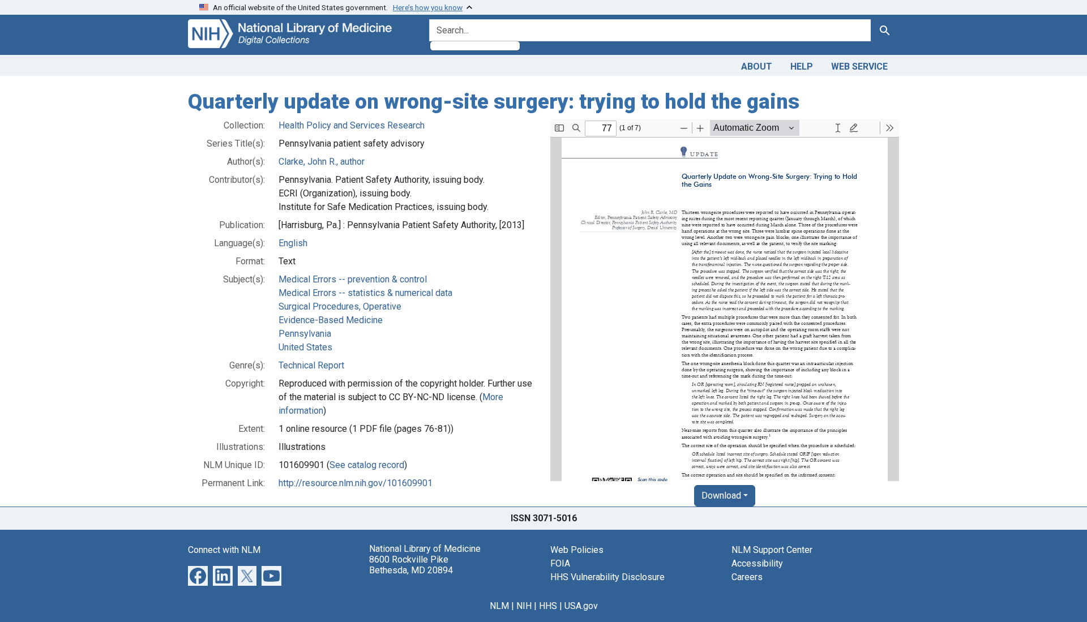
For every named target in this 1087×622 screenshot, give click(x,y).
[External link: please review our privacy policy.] (198, 574)
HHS (548, 605)
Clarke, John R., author (322, 161)
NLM (499, 605)
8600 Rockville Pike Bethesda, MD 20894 (411, 565)
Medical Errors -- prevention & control (353, 279)
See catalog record (366, 465)
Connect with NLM (224, 549)
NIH (524, 605)
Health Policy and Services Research (352, 125)
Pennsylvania (305, 333)
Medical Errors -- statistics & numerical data (365, 293)
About (756, 66)
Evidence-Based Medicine (331, 320)
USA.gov (581, 605)
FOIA (560, 563)
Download (721, 495)
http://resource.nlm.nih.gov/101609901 (356, 483)
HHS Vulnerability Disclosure (607, 577)
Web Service (859, 66)
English (293, 243)
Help (801, 66)
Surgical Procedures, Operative (340, 306)
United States (305, 347)
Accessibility (757, 563)
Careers (747, 577)
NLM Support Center (771, 549)
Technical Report (311, 365)
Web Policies (577, 549)
